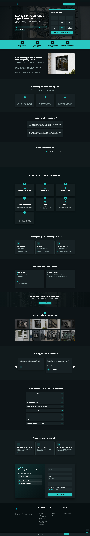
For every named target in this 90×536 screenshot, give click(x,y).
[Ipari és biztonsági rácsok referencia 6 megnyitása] (37, 335)
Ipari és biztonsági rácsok (43, 526)
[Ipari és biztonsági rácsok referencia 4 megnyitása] (67, 324)
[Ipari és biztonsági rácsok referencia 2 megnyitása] (37, 324)
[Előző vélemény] (16, 367)
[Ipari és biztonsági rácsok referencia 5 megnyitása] (22, 335)
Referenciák (53, 513)
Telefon (49, 476)
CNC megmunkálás (42, 511)
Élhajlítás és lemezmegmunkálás (42, 516)
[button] (54, 18)
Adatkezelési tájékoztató (52, 534)
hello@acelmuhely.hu (67, 511)
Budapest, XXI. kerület (67, 513)
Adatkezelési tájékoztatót (56, 492)
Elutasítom (60, 534)
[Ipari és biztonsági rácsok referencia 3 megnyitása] (52, 324)
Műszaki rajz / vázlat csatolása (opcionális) (57, 487)
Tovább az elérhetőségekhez (61, 32)
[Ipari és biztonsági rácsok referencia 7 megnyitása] (52, 335)
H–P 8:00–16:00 (66, 515)
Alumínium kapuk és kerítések (42, 528)
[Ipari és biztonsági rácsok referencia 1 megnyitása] (22, 324)
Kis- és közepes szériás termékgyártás (43, 522)
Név (48, 467)
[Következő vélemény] (74, 367)
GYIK (52, 515)
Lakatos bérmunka (42, 524)
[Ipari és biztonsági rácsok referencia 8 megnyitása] (67, 335)
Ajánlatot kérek (44, 302)
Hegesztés (41, 513)
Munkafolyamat (54, 511)
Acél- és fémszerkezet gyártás (43, 519)
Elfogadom (66, 534)
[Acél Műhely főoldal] (16, 4)
